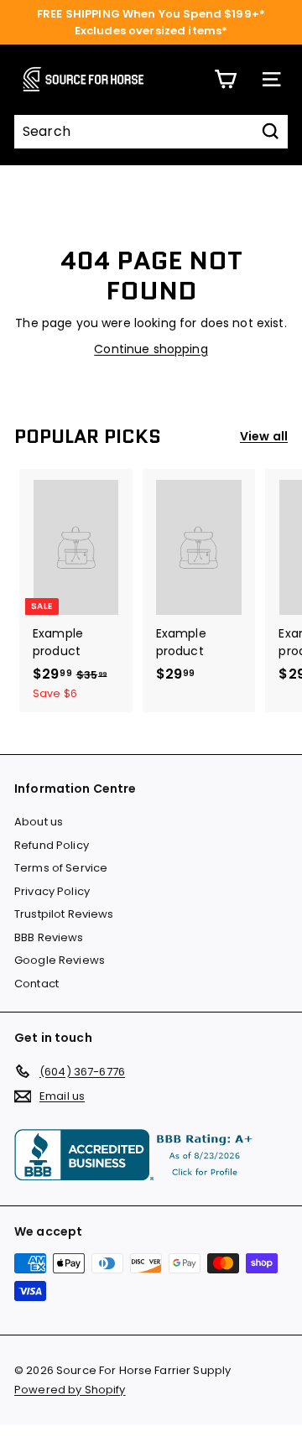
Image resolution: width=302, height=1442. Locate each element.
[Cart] (225, 79)
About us (38, 822)
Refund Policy (51, 845)
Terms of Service (60, 868)
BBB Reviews (49, 937)
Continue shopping (150, 349)
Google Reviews (59, 960)
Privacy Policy (52, 891)
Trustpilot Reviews (64, 914)
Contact (36, 984)
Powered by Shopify (70, 1390)
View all (264, 436)
